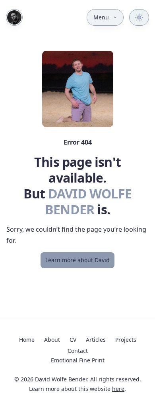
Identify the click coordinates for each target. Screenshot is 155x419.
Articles (96, 339)
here (118, 388)
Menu (101, 17)
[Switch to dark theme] (139, 17)
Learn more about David (77, 260)
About (52, 339)
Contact (78, 350)
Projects (125, 339)
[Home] (14, 17)
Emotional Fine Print (78, 360)
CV (73, 339)
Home (27, 339)
